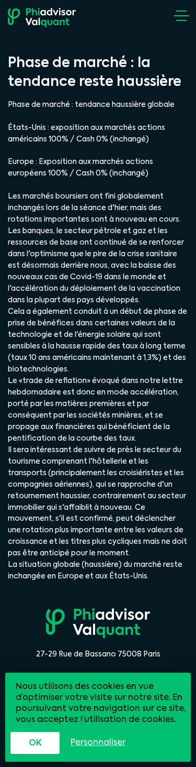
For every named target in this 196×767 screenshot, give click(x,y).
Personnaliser (98, 742)
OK (35, 743)
